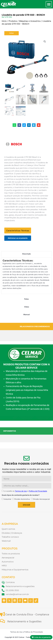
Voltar (11, 33)
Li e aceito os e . (25, 491)
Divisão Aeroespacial (41, 499)
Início (4, 21)
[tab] (26, 254)
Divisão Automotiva (22, 499)
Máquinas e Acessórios (30, 21)
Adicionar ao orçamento (17, 238)
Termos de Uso (21, 491)
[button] (49, 4)
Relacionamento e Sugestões (24, 621)
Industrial (7, 499)
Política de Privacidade (38, 491)
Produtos (13, 21)
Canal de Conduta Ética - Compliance (27, 614)
